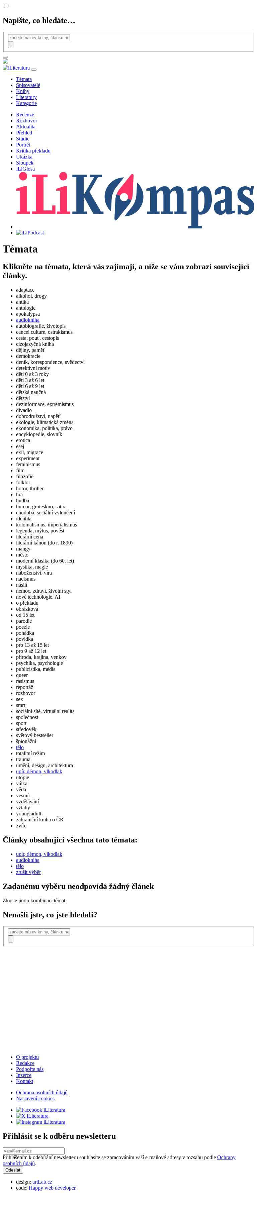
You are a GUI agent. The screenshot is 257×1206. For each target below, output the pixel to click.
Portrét (23, 144)
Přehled (24, 132)
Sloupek (24, 163)
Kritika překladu (33, 151)
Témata (24, 79)
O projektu (27, 1057)
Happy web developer (52, 1188)
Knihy (22, 91)
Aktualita (25, 126)
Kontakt (24, 1081)
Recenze (25, 114)
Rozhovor (26, 120)
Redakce (25, 1063)
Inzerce (23, 1075)
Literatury (26, 97)
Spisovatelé (28, 85)
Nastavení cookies (35, 1098)
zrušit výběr (28, 872)
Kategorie (26, 103)
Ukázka (24, 157)
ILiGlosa (25, 169)
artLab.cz (42, 1182)
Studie (22, 138)
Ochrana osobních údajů (42, 1092)
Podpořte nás (30, 1069)
